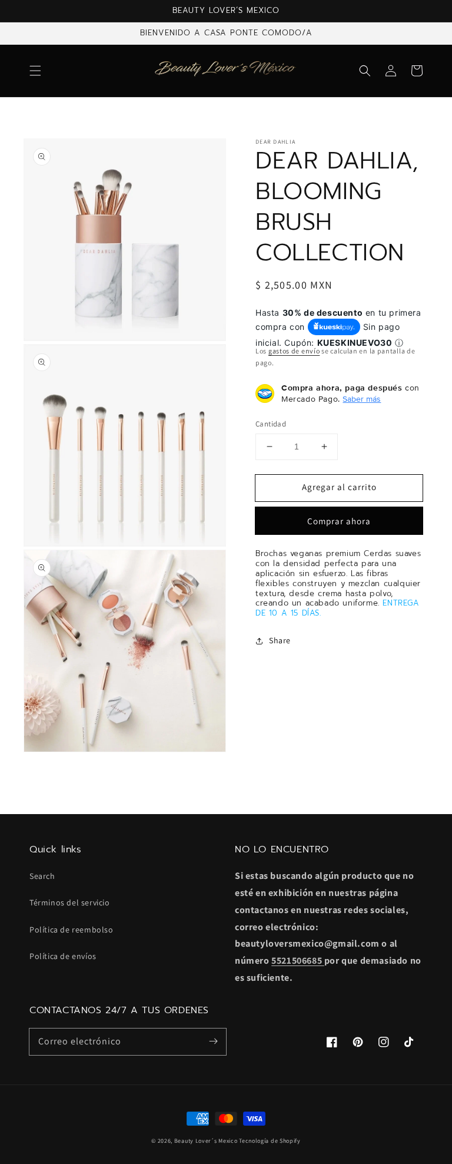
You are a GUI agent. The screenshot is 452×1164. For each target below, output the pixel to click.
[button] (35, 71)
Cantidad (270, 424)
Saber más (362, 399)
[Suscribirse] (213, 1041)
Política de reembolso (71, 929)
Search (42, 876)
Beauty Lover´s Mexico (206, 1141)
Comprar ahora (339, 521)
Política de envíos (63, 956)
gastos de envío (294, 350)
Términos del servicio (69, 902)
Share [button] (280, 640)
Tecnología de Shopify (270, 1141)
